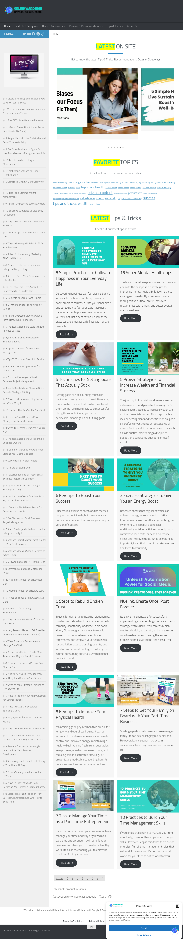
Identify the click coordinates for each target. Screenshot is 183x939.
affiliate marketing (60, 174)
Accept (144, 928)
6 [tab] (123, 139)
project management (150, 185)
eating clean (156, 174)
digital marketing (144, 174)
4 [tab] (117, 139)
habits (78, 180)
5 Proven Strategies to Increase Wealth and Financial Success (147, 377)
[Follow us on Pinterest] (38, 34)
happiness (87, 179)
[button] (177, 906)
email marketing (168, 174)
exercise (71, 180)
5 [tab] (120, 139)
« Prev (59, 870)
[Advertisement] (127, 10)
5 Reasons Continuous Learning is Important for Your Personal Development (21, 750)
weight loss (94, 196)
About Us (132, 26)
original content (100, 184)
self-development (92, 190)
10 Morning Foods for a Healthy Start (24, 590)
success (149, 190)
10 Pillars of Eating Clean (18, 467)
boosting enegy (105, 174)
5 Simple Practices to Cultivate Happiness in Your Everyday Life (83, 270)
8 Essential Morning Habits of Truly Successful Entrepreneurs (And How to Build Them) (22, 797)
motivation (82, 185)
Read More (66, 326)
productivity (135, 185)
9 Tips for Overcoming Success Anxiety (25, 203)
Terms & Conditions (73, 913)
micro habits (73, 185)
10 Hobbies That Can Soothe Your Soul (25, 410)
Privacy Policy (96, 913)
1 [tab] (108, 139)
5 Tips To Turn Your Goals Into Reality (24, 359)
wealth (83, 195)
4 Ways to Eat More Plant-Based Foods (25, 728)
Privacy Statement (144, 935)
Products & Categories (26, 26)
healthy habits (135, 180)
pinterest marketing (120, 185)
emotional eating (60, 179)
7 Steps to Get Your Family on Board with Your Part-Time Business (147, 708)
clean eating (116, 174)
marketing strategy (60, 185)
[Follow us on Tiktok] (42, 34)
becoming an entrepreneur (83, 174)
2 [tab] (111, 139)
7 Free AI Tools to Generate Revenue (24, 120)
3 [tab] (114, 139)
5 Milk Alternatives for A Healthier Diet (25, 561)
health (99, 179)
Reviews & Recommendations (85, 26)
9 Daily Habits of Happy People (21, 460)
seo (119, 191)
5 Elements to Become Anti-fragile (23, 297)
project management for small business (66, 191)
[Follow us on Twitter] (24, 34)
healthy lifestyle (149, 179)
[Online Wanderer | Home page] (23, 10)
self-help (110, 190)
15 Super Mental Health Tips (146, 264)
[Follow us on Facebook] (33, 34)
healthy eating (111, 180)
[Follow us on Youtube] (29, 34)
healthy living (164, 179)
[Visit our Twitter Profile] (174, 930)
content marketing (130, 174)
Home (7, 26)
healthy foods (123, 180)
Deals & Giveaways (52, 26)
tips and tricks (65, 195)
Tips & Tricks (114, 26)
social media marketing (132, 190)
